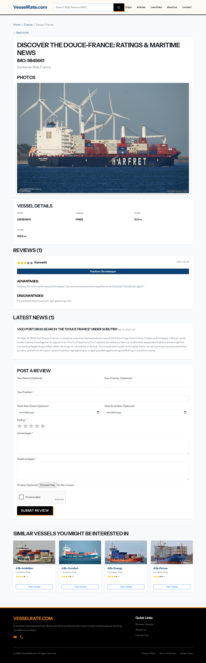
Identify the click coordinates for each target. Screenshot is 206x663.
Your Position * (25, 392)
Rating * (22, 420)
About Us (172, 7)
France (28, 24)
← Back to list (21, 32)
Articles (141, 7)
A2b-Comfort (70, 568)
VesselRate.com (30, 7)
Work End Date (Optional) (119, 406)
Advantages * (25, 433)
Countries (156, 7)
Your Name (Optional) (30, 378)
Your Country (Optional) (118, 378)
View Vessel (34, 586)
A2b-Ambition (24, 568)
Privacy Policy (148, 653)
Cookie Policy (186, 653)
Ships (128, 7)
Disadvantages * (26, 459)
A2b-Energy (115, 568)
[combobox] (104, 398)
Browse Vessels (145, 624)
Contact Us (142, 635)
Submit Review (35, 511)
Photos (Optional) (27, 485)
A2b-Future (160, 568)
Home (16, 24)
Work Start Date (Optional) (33, 406)
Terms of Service (167, 653)
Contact (187, 7)
